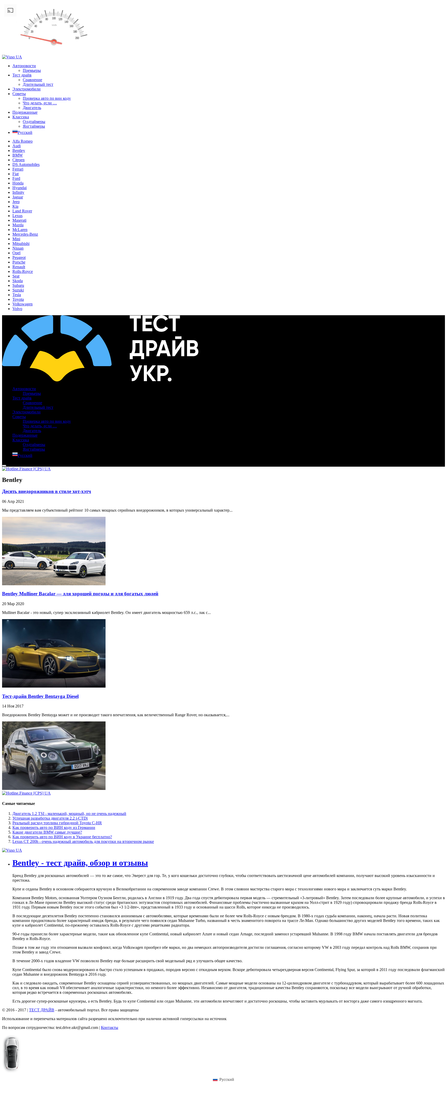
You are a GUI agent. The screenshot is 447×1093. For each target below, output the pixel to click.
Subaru (18, 285)
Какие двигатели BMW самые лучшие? (47, 832)
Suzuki (18, 290)
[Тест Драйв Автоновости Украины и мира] (100, 380)
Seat (15, 276)
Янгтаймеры (34, 126)
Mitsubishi (20, 243)
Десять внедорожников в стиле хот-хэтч (46, 491)
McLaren (19, 229)
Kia (15, 206)
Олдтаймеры (34, 121)
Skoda (17, 281)
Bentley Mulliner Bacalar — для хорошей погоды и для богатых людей (80, 593)
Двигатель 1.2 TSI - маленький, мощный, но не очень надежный (69, 813)
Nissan (18, 248)
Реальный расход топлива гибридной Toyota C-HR (57, 823)
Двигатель (32, 107)
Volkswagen (22, 304)
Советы (19, 93)
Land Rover (22, 211)
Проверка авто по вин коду (47, 98)
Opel (16, 253)
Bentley (18, 150)
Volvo (17, 308)
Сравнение (32, 80)
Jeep (16, 201)
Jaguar (17, 197)
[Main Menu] (4, 465)
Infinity (18, 192)
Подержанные (25, 112)
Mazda (18, 225)
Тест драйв (22, 75)
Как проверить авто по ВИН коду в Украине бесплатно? (62, 837)
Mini (16, 239)
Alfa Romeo (22, 141)
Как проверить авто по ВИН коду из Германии (53, 827)
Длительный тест (38, 84)
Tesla (16, 295)
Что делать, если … (40, 103)
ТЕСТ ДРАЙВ (41, 1010)
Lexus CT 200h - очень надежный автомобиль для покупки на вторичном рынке (83, 841)
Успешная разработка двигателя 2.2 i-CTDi (50, 818)
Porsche (18, 262)
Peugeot (19, 257)
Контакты (109, 1027)
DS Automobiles (26, 164)
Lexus (17, 215)
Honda (18, 183)
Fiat (15, 174)
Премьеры (32, 70)
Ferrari (17, 169)
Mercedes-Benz (25, 234)
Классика (20, 117)
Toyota (18, 299)
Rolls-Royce (22, 271)
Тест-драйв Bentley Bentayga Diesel (40, 696)
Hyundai (19, 188)
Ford (16, 178)
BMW (17, 155)
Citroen (18, 160)
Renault (18, 267)
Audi (16, 146)
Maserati (19, 220)
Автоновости (24, 66)
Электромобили (26, 89)
